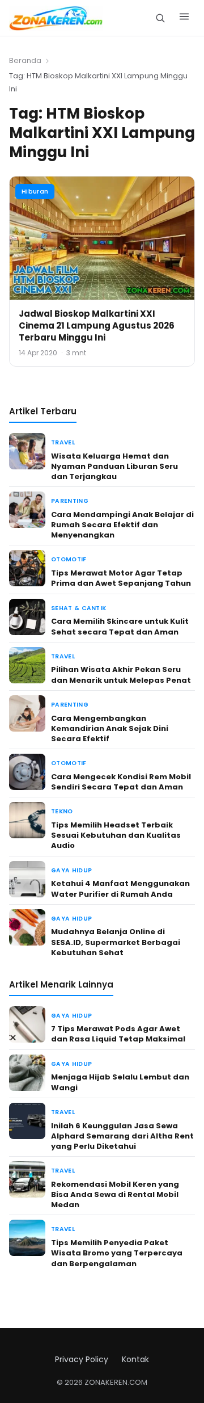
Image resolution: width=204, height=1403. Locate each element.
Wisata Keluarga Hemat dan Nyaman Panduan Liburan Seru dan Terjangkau (114, 466)
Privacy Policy (81, 1359)
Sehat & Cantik (78, 608)
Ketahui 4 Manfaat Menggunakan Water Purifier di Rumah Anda (120, 888)
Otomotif (69, 559)
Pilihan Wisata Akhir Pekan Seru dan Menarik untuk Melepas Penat (121, 674)
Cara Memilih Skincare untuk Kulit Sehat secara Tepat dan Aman (120, 626)
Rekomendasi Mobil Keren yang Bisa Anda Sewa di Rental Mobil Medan (115, 1194)
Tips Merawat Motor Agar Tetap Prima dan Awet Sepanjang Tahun (121, 578)
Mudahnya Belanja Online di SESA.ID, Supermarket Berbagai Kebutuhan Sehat (115, 941)
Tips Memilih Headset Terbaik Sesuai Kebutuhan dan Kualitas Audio (116, 835)
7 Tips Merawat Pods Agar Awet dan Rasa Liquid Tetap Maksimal (118, 1033)
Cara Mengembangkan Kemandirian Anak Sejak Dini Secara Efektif (109, 728)
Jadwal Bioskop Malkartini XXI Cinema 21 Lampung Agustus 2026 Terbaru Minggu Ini (97, 325)
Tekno (62, 811)
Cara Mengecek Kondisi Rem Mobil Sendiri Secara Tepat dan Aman (121, 781)
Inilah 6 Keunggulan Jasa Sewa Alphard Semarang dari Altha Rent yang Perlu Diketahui (122, 1136)
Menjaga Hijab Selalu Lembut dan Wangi (120, 1082)
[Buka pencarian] (160, 18)
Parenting (69, 501)
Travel (63, 442)
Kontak (135, 1359)
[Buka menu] (184, 18)
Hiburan (35, 191)
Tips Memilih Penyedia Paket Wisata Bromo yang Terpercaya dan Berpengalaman (116, 1252)
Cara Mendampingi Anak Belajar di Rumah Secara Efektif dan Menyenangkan (122, 524)
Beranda (25, 60)
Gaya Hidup (71, 870)
